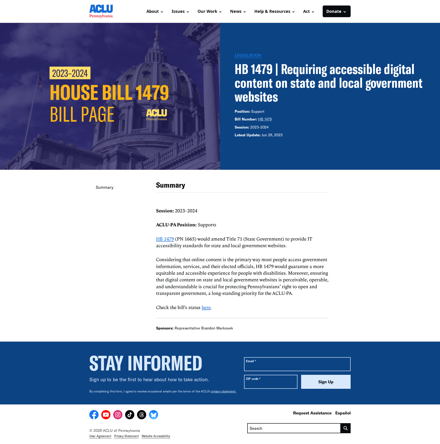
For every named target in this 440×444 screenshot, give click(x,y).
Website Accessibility (156, 436)
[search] (346, 428)
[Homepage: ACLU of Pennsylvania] (105, 11)
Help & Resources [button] (272, 11)
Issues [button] (178, 11)
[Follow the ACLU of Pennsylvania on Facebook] (94, 415)
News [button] (236, 11)
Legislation (248, 55)
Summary (104, 187)
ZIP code (253, 379)
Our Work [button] (207, 11)
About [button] (152, 11)
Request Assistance (312, 412)
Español (343, 412)
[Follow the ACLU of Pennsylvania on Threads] (141, 415)
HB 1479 (265, 119)
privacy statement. (223, 391)
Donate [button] (333, 11)
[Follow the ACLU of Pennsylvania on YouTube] (105, 415)
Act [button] (306, 11)
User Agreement (100, 436)
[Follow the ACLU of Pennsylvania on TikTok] (129, 415)
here (206, 307)
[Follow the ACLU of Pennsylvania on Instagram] (117, 415)
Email (251, 361)
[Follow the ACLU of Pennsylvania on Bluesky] (153, 415)
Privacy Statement (126, 436)
